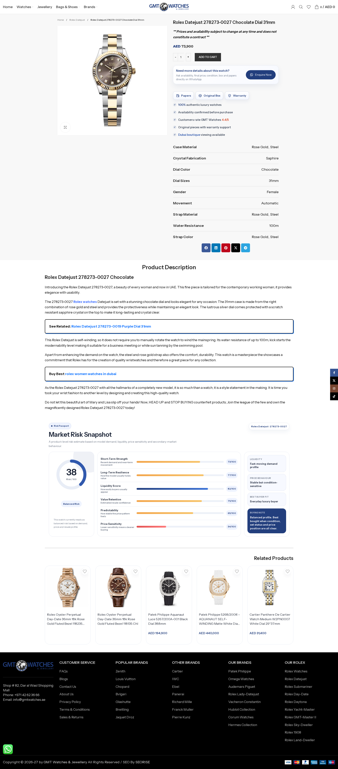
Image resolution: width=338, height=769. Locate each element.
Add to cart (208, 57)
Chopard (122, 687)
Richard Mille (182, 702)
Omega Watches (241, 679)
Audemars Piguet (241, 687)
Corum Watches (241, 717)
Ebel (175, 687)
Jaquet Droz (125, 717)
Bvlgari (121, 694)
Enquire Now (263, 74)
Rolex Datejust (77, 19)
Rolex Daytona (296, 702)
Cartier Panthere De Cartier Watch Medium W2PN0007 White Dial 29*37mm (270, 619)
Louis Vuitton (126, 679)
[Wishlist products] (309, 7)
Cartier (177, 671)
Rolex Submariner (298, 687)
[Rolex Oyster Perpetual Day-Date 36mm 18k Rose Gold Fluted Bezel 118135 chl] (118, 587)
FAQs (63, 671)
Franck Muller (183, 709)
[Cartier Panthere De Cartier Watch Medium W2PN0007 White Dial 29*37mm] (270, 587)
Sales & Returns (71, 717)
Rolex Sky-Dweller (299, 725)
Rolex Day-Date (297, 694)
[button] (206, 247)
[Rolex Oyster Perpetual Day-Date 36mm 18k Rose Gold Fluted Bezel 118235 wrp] (68, 587)
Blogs (63, 679)
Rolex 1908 (293, 732)
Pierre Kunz (181, 717)
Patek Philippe (239, 671)
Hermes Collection (242, 725)
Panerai (178, 694)
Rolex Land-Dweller (300, 740)
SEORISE (142, 762)
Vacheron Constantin (244, 702)
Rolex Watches (296, 671)
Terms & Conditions (74, 709)
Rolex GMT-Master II (300, 717)
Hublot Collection (241, 709)
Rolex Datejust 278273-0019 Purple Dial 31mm (111, 326)
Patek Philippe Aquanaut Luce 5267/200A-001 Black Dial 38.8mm (168, 619)
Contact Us (67, 687)
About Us (66, 694)
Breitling (122, 709)
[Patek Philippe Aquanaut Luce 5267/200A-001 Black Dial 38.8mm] (169, 587)
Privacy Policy (70, 702)
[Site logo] (169, 7)
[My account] (293, 7)
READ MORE (66, 635)
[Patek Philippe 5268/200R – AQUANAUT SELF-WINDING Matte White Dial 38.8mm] (220, 587)
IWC (175, 679)
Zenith (120, 671)
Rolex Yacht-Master (300, 709)
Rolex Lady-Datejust (243, 694)
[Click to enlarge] (65, 127)
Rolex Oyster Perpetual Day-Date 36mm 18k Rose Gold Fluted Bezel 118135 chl (117, 619)
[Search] (301, 7)
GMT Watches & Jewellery (65, 762)
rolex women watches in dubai (90, 374)
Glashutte (123, 702)
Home (60, 19)
